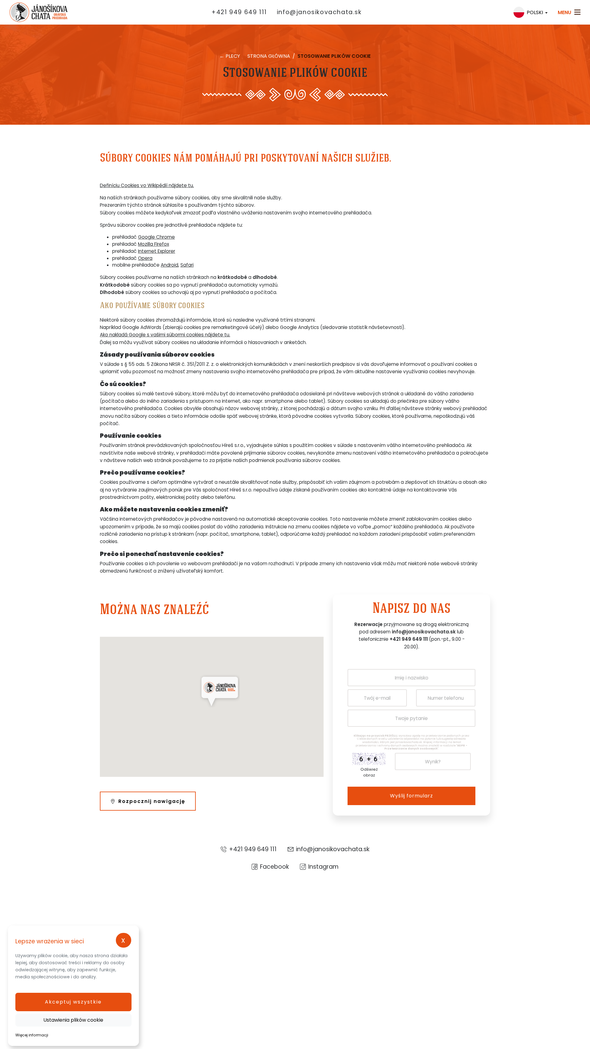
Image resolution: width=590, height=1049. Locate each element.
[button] (73, 1002)
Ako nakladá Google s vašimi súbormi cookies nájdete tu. (165, 334)
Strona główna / (271, 56)
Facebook (274, 866)
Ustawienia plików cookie (73, 1020)
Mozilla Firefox (153, 244)
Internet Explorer (156, 251)
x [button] (123, 940)
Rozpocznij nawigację (151, 801)
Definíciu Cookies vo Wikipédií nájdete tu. (147, 185)
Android (169, 265)
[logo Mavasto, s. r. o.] (32, 12)
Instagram (323, 866)
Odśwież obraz (369, 772)
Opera (145, 258)
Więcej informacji (31, 1035)
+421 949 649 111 (239, 12)
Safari (187, 265)
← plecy (229, 56)
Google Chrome (156, 237)
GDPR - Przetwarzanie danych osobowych (426, 747)
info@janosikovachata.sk (319, 12)
